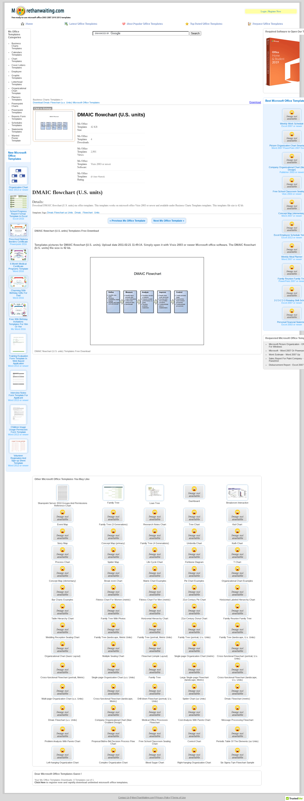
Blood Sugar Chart (155, 762)
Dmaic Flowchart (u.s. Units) (62, 720)
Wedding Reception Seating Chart (62, 637)
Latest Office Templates (83, 23)
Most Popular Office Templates (145, 23)
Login (264, 11)
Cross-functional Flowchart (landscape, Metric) (113, 699)
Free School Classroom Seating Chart (155, 742)
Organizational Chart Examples (237, 581)
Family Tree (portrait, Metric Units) (155, 637)
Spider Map (113, 562)
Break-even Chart (113, 581)
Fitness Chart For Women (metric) (113, 599)
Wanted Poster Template (16, 138)
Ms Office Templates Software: (82, 164)
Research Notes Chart (154, 524)
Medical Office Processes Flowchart (155, 721)
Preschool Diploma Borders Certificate (18, 240)
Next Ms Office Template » (168, 220)
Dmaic (78, 212)
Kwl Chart (237, 524)
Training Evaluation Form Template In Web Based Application (18, 360)
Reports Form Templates (19, 117)
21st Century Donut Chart (194, 618)
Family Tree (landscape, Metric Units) (113, 637)
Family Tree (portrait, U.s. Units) (194, 637)
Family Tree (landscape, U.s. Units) (237, 637)
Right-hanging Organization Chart (194, 762)
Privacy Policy (163, 797)
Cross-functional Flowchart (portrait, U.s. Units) (237, 657)
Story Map (62, 543)
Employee (17, 71)
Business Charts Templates (17, 46)
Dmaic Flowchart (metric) (237, 698)
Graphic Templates (17, 76)
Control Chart (194, 741)
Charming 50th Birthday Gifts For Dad (18, 293)
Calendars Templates (17, 53)
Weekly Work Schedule (291, 123)
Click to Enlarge (42, 108)
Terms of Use (179, 797)
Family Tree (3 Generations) (113, 524)
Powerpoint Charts (17, 104)
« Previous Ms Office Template (127, 220)
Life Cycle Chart (155, 562)
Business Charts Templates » (47, 99)
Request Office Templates (267, 23)
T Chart (237, 562)
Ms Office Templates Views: (82, 151)
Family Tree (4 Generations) (154, 543)
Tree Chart (194, 524)
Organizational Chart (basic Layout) (62, 656)
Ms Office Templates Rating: (82, 176)
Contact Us (124, 797)
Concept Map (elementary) (62, 581)
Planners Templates (17, 98)
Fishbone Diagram (194, 562)
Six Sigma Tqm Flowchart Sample (237, 762)
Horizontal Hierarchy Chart (154, 618)
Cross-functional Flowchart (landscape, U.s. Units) (237, 678)
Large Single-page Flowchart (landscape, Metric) (194, 678)
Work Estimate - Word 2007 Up (284, 354)
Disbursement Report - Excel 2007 (286, 365)
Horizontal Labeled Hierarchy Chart (237, 599)
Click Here (40, 782)
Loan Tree (155, 503)
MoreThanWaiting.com (143, 797)
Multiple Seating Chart (113, 656)
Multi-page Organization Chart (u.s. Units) (62, 698)
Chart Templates (17, 59)
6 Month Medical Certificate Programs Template (18, 266)
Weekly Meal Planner (291, 256)
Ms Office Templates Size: (82, 126)
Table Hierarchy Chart (62, 618)
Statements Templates (17, 130)
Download (255, 102)
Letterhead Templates (17, 83)
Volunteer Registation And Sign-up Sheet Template (18, 459)
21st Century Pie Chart (194, 599)
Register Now (274, 11)
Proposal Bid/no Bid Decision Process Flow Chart (113, 742)
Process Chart (62, 562)
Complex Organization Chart (113, 762)
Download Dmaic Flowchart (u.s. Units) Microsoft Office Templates (66, 102)
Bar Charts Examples (62, 599)
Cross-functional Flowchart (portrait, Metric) (62, 677)
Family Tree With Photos (113, 618)
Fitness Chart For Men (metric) (154, 599)
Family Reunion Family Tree (237, 618)
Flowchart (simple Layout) (155, 656)
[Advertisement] (147, 66)
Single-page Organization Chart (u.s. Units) (113, 677)
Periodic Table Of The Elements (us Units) (237, 741)
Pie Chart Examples (194, 581)
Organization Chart (18, 187)
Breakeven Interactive (237, 502)
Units (96, 212)
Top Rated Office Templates (206, 23)
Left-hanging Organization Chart (63, 762)
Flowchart (88, 212)
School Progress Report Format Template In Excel (18, 213)
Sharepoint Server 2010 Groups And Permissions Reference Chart (62, 504)
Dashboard (194, 501)
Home (28, 23)
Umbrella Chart (194, 543)
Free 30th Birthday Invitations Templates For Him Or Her (18, 323)
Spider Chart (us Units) (194, 698)
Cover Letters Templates (18, 66)
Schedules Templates (17, 124)
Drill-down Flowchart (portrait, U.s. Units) (155, 699)
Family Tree (113, 502)
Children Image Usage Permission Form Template (18, 429)
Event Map (62, 524)
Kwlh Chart (237, 543)
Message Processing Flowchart (237, 720)
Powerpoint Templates (17, 111)
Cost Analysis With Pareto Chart (194, 720)
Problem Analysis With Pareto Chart (62, 741)
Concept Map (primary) (113, 543)
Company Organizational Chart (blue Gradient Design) (113, 721)
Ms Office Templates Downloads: (83, 139)
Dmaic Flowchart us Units (60, 212)
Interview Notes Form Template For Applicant (18, 395)
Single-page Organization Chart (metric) (194, 656)
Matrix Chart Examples (154, 581)
